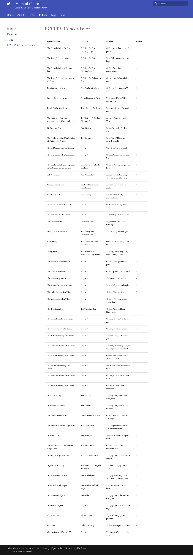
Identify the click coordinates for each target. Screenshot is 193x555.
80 (136, 435)
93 (136, 515)
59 (136, 309)
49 (136, 251)
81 (136, 445)
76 (136, 396)
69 (136, 376)
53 (136, 271)
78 (136, 415)
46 (136, 242)
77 (136, 405)
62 (136, 329)
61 (136, 319)
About (20, 14)
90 (136, 485)
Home (10, 14)
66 (136, 356)
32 (136, 195)
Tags (53, 14)
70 (136, 386)
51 (136, 261)
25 (136, 175)
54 (136, 278)
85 (136, 465)
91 (136, 495)
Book (62, 14)
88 (136, 475)
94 (136, 525)
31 (136, 185)
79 (136, 425)
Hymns (31, 14)
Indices (43, 14)
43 (136, 215)
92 (136, 505)
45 (136, 232)
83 (136, 455)
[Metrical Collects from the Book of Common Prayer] (9, 4)
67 (136, 366)
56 (136, 285)
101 (137, 532)
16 (136, 148)
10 (136, 128)
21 (136, 155)
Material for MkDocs (24, 551)
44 (136, 222)
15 (136, 138)
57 (136, 292)
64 (136, 346)
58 (136, 299)
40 (136, 205)
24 (136, 165)
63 (136, 336)
